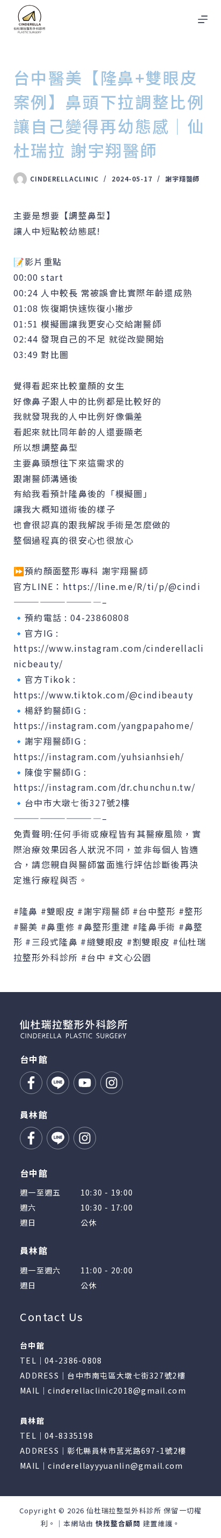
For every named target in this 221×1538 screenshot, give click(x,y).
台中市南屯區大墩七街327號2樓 (126, 1375)
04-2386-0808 (73, 1360)
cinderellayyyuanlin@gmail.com (115, 1465)
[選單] (203, 19)
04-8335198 (69, 1435)
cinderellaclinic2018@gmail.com (117, 1390)
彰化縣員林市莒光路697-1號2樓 (126, 1450)
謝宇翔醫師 (182, 178)
